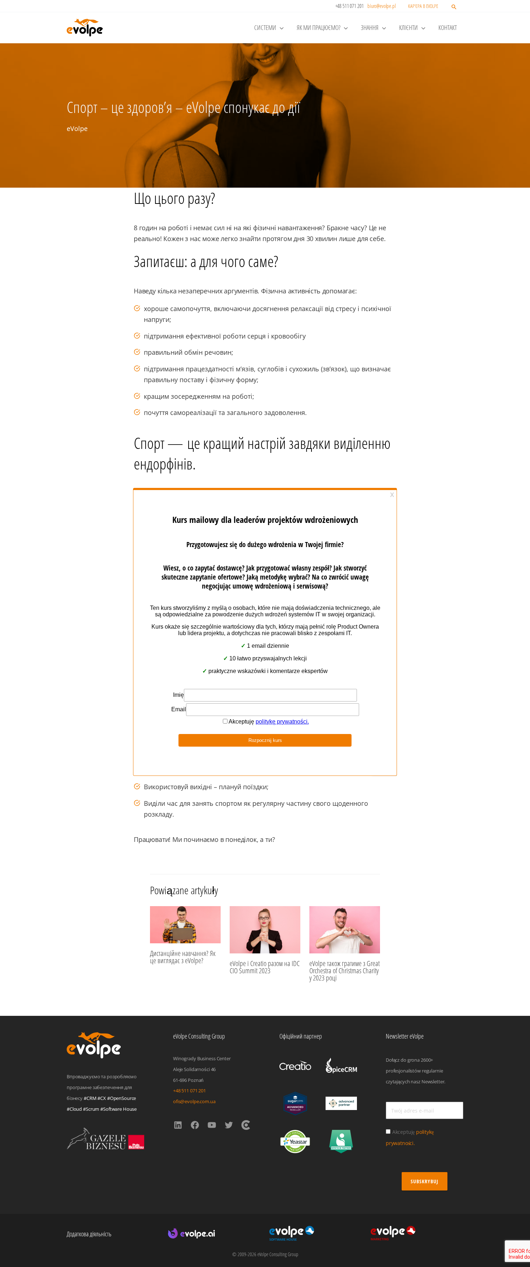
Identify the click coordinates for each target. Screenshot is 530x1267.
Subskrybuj (424, 1181)
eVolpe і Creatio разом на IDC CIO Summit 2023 (265, 966)
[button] (454, 7)
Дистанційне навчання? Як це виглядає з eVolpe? (183, 956)
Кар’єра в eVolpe (423, 6)
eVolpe (77, 128)
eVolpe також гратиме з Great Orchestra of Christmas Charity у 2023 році (344, 970)
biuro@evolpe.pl (381, 5)
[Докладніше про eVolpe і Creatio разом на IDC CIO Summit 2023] (265, 929)
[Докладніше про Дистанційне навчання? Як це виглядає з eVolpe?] (185, 923)
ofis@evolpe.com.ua (194, 1101)
